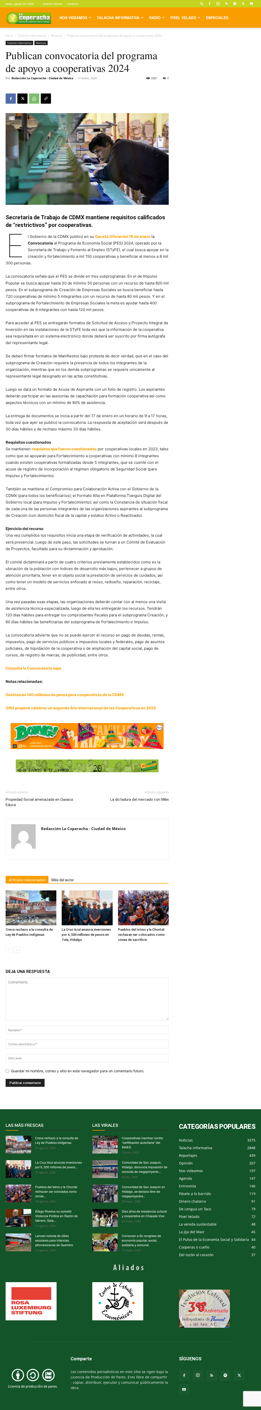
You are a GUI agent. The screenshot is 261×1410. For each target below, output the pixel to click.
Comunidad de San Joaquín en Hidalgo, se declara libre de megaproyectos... (143, 1191)
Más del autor (62, 880)
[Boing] (87, 736)
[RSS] (226, 3)
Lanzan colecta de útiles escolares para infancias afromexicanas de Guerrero (54, 1240)
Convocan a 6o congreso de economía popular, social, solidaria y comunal (141, 1240)
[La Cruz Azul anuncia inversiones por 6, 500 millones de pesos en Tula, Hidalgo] (87, 907)
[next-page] (17, 950)
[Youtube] (251, 3)
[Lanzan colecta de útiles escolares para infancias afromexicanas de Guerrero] (18, 1242)
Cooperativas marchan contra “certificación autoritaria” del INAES (142, 1142)
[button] (202, 3)
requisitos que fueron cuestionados (64, 448)
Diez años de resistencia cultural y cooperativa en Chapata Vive (144, 1213)
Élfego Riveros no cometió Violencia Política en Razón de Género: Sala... (56, 1216)
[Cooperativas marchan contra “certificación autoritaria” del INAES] (105, 1145)
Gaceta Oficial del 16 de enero (122, 236)
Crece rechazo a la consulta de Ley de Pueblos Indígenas (56, 1140)
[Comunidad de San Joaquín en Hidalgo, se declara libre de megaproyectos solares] (105, 1193)
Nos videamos (73, 17)
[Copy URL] (46, 98)
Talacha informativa (118, 17)
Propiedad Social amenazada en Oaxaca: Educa (40, 802)
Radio (155, 17)
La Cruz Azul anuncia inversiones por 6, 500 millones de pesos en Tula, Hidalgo (86, 935)
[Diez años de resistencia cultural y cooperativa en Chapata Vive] (105, 1218)
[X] (243, 3)
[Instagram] (218, 3)
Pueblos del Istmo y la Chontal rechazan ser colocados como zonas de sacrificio (141, 935)
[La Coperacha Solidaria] (87, 766)
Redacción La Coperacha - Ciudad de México (42, 78)
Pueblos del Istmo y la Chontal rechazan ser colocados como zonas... (56, 1191)
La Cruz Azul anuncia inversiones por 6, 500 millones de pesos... (58, 1164)
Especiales (217, 17)
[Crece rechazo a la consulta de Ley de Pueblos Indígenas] (31, 907)
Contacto (73, 4)
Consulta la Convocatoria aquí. (34, 668)
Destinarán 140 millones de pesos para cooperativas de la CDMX (65, 694)
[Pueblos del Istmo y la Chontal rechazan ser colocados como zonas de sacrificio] (143, 907)
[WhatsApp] (34, 98)
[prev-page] (9, 950)
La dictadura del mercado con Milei (139, 799)
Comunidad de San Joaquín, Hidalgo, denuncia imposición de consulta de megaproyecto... (144, 1167)
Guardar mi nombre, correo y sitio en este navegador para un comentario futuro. (77, 1071)
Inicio (9, 35)
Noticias (56, 35)
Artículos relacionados (27, 880)
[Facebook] (209, 3)
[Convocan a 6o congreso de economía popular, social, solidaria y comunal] (105, 1242)
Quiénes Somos (52, 4)
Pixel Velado (183, 17)
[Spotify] (235, 3)
